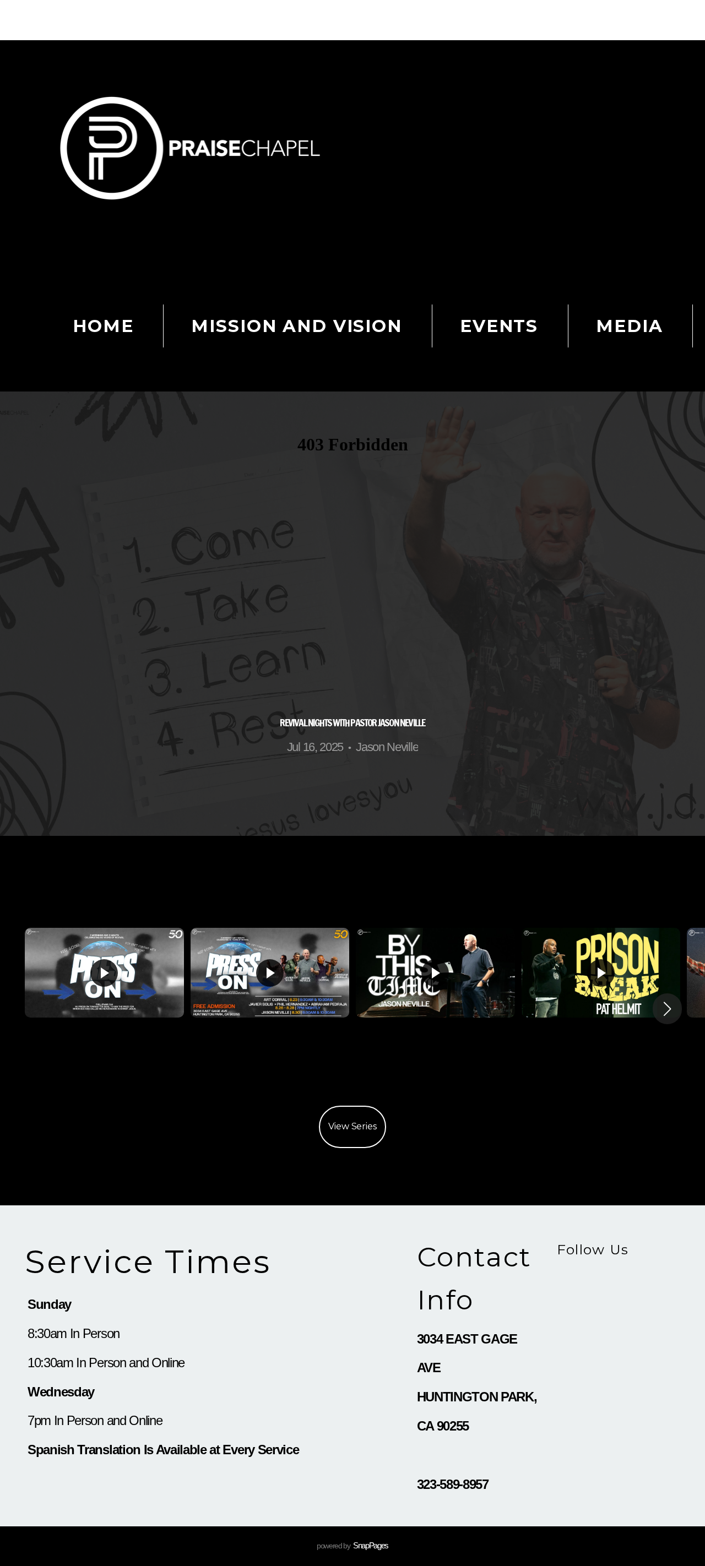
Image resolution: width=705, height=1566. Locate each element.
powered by (352, 1545)
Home (103, 326)
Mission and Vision (296, 326)
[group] (104, 1008)
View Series (352, 1126)
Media (629, 326)
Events (499, 326)
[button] (667, 1009)
